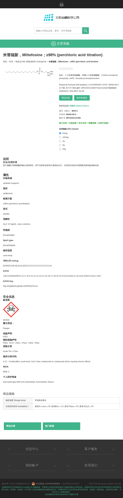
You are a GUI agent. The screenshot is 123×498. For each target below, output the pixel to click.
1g (63, 141)
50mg (64, 133)
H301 (5, 337)
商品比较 (66, 98)
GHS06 (6, 320)
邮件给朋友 (82, 98)
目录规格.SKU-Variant (68, 129)
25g (64, 149)
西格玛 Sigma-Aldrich (79, 106)
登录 (61, 4)
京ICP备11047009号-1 (71, 484)
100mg (65, 137)
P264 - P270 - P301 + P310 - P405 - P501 (21, 343)
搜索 (85, 30)
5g (63, 145)
